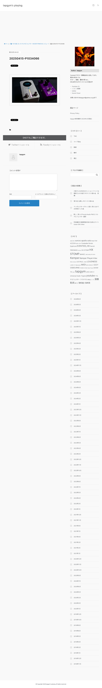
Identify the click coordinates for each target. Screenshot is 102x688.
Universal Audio (75, 276)
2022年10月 (77, 470)
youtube (90, 275)
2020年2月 (77, 603)
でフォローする (20, 145)
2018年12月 (77, 658)
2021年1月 (77, 553)
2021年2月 (77, 548)
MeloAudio (78, 265)
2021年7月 (77, 531)
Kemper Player (86, 258)
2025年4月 (77, 343)
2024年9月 (77, 371)
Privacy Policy (74, 113)
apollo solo (86, 240)
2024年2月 (77, 398)
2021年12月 (77, 515)
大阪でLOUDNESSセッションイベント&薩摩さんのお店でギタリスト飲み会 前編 (86, 193)
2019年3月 (77, 647)
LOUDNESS (92, 261)
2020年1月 (77, 609)
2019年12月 (77, 614)
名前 (10, 194)
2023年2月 (77, 454)
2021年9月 (77, 526)
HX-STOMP (85, 250)
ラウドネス (83, 279)
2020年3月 (77, 597)
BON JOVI (78, 243)
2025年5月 (77, 338)
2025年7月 (77, 327)
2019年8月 (77, 631)
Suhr (73, 272)
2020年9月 (77, 575)
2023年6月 (77, 437)
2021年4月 (77, 537)
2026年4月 (77, 310)
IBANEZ (82, 254)
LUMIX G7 (72, 265)
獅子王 (76, 283)
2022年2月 (77, 503)
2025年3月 (77, 349)
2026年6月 (77, 299)
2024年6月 (77, 382)
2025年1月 (77, 360)
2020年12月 (77, 559)
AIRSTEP (72, 241)
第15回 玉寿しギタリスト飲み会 (84, 201)
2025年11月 (77, 321)
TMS (75, 136)
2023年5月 (77, 443)
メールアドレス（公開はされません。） (45, 194)
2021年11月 (77, 520)
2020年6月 (77, 586)
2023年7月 (77, 432)
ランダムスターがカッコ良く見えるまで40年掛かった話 (86, 208)
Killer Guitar (73, 262)
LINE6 (85, 262)
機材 (75, 153)
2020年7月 (77, 581)
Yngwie (83, 276)
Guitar (79, 250)
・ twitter (73, 91)
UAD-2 (92, 272)
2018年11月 (77, 664)
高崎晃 (87, 283)
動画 (75, 147)
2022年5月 (77, 492)
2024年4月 (77, 387)
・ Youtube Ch (74, 86)
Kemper (74, 257)
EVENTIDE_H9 (83, 246)
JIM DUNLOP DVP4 (90, 254)
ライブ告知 (77, 142)
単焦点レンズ (91, 279)
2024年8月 (77, 376)
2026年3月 (77, 315)
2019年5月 (77, 636)
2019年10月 (77, 620)
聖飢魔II (82, 283)
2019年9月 (77, 625)
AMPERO (78, 241)
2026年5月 (77, 304)
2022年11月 (77, 465)
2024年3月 (77, 393)
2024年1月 (77, 404)
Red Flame (90, 268)
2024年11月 (77, 365)
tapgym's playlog (12, 5)
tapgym (80, 271)
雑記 (75, 158)
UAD (87, 272)
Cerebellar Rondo (87, 243)
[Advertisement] (51, 26)
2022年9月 (77, 476)
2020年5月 (77, 592)
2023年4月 (77, 448)
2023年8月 (77, 426)
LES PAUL (79, 262)
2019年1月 (77, 653)
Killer (95, 258)
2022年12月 (77, 459)
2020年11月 (77, 564)
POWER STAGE (83, 268)
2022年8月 (77, 481)
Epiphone (73, 246)
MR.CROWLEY (89, 265)
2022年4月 (77, 498)
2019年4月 (77, 642)
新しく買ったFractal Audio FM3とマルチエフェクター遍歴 (86, 215)
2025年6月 (77, 332)
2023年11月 (77, 415)
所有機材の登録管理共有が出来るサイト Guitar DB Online (86, 223)
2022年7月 (77, 487)
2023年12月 (77, 409)
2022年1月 (77, 509)
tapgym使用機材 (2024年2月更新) (81, 119)
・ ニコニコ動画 (75, 88)
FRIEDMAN (73, 250)
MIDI (83, 264)
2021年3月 (77, 542)
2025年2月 (77, 354)
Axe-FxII (94, 241)
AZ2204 (73, 243)
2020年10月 (77, 570)
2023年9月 (77, 420)
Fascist (92, 246)
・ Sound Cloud (75, 93)
